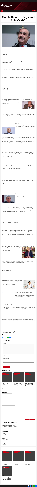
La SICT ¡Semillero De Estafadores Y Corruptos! (29, 384)
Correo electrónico (6, 358)
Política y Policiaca (20, 14)
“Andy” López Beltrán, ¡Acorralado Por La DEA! (18, 384)
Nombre (4, 355)
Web (3, 361)
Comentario (5, 343)
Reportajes (3, 440)
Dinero (3, 435)
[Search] (31, 10)
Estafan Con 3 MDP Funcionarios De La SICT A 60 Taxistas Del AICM (12, 427)
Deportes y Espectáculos (5, 434)
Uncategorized (4, 444)
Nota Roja (34, 10)
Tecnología (3, 443)
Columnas (15, 14)
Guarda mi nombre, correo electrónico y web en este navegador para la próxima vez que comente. (19, 364)
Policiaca (3, 438)
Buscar (3, 417)
